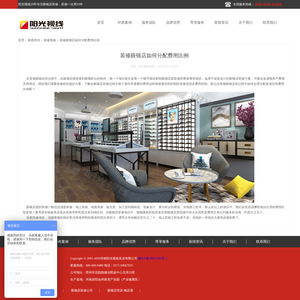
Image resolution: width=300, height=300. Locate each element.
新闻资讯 (221, 22)
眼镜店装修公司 (82, 290)
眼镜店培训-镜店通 (120, 290)
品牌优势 (173, 22)
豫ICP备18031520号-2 (152, 258)
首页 (100, 22)
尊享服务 (197, 22)
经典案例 (125, 22)
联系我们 (270, 22)
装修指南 (50, 40)
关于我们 (246, 22)
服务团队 (149, 22)
